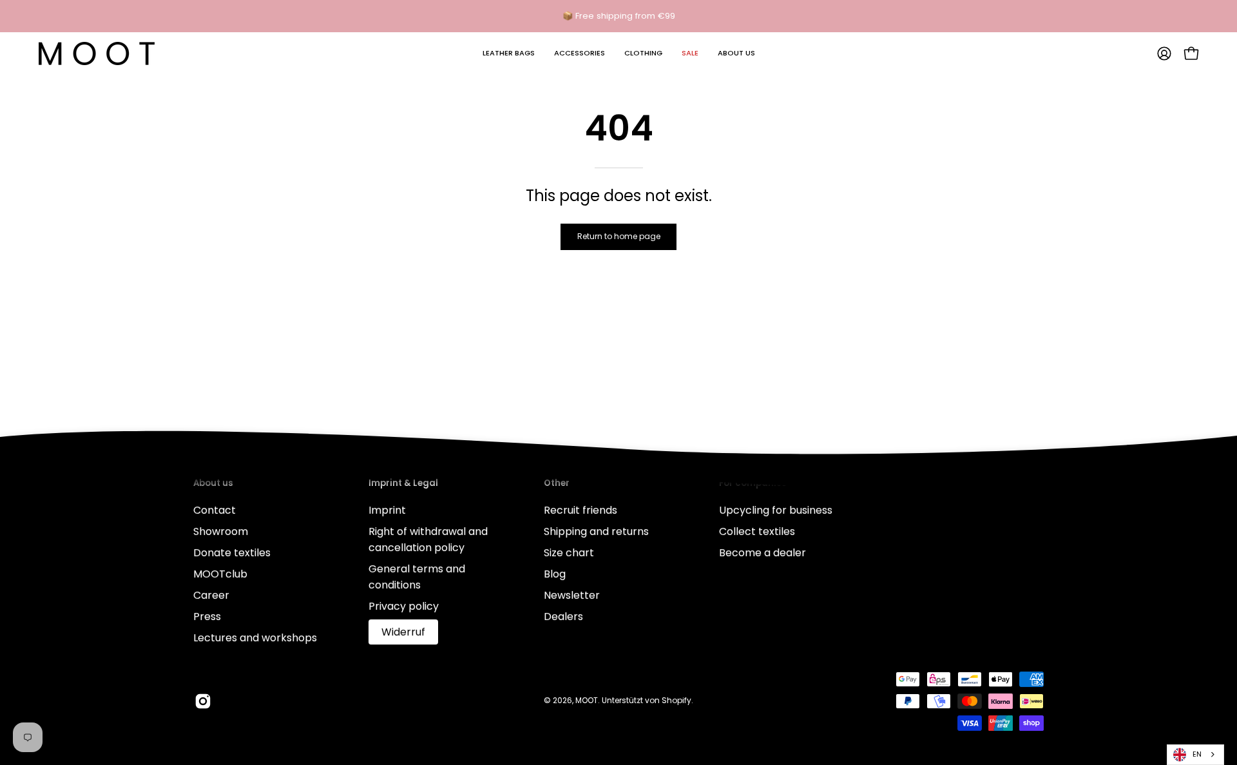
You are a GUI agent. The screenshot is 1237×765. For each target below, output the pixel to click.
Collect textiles (757, 531)
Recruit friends (580, 510)
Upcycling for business (775, 510)
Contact (214, 510)
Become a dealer (762, 552)
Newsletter (572, 595)
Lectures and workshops (255, 637)
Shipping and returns (596, 531)
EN (1197, 754)
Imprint (387, 510)
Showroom (220, 531)
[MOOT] (97, 53)
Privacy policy (404, 606)
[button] (508, 53)
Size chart (569, 552)
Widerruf (403, 632)
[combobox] (1195, 754)
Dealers (563, 616)
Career (211, 595)
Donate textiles (232, 552)
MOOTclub (220, 573)
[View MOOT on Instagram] (203, 701)
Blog (555, 573)
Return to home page (618, 236)
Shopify (676, 700)
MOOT (586, 700)
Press (207, 616)
